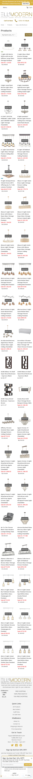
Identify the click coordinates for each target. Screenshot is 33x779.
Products (9, 25)
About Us (16, 721)
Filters (28, 35)
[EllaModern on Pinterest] (20, 746)
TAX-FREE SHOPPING (21, 696)
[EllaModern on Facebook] (16, 746)
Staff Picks (16, 712)
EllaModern (4, 690)
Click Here (26, 3)
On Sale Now (17, 714)
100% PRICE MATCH (20, 694)
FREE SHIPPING (20, 691)
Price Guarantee (16, 729)
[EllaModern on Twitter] (12, 746)
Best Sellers (16, 709)
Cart (30, 7)
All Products (16, 707)
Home (2, 25)
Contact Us (16, 724)
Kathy (14, 773)
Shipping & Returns (16, 726)
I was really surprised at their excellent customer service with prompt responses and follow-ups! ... (15, 769)
